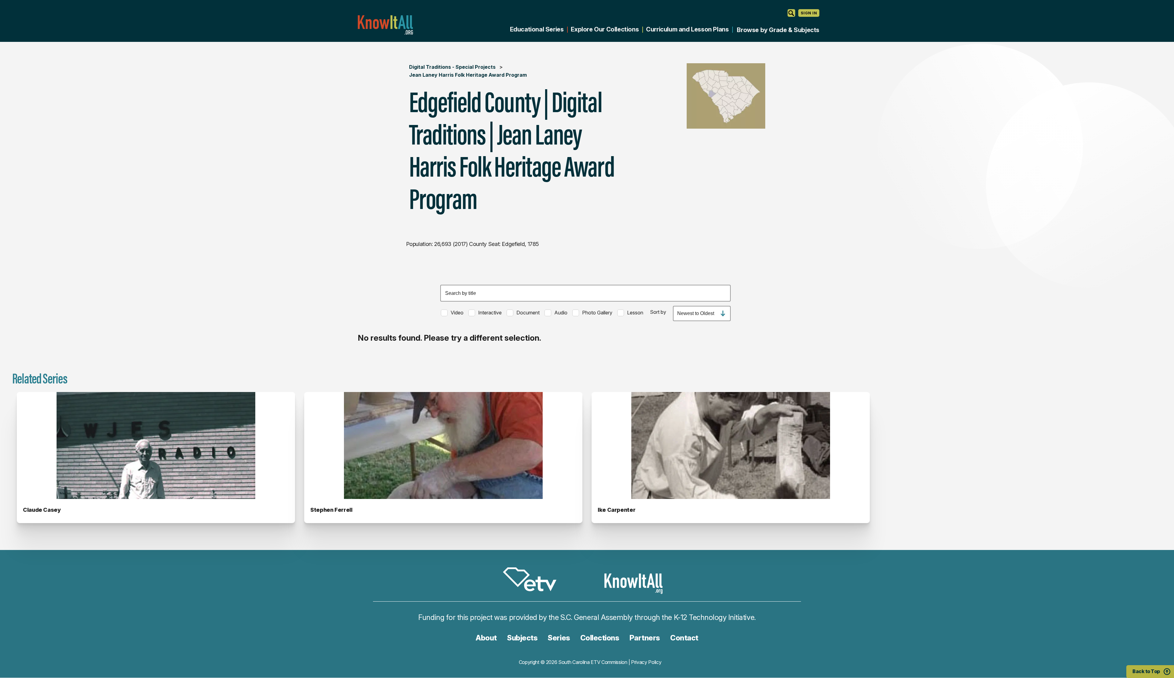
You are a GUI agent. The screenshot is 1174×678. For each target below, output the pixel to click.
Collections (599, 637)
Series (559, 637)
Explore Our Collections (605, 29)
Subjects (522, 637)
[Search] (791, 13)
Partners (644, 637)
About (486, 637)
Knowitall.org (385, 25)
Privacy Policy (646, 662)
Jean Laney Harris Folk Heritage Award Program (468, 75)
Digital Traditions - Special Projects (452, 67)
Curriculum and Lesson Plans (687, 29)
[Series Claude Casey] (156, 445)
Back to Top (1146, 671)
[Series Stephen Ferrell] (443, 445)
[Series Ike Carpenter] (731, 445)
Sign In (809, 13)
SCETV (533, 580)
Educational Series (537, 29)
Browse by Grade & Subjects (778, 30)
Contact (684, 637)
